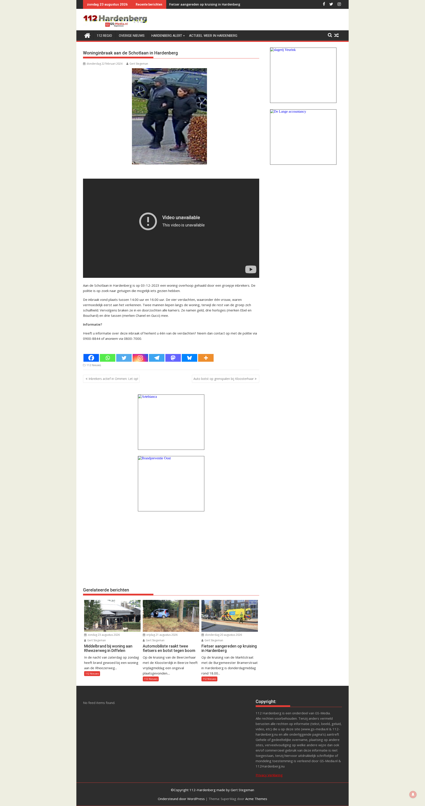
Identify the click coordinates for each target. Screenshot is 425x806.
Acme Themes (256, 798)
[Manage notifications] (413, 794)
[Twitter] (124, 358)
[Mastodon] (173, 358)
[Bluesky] (189, 358)
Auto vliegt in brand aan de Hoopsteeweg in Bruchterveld (213, 4)
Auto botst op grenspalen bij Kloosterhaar (223, 379)
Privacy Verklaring (269, 775)
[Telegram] (156, 358)
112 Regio (104, 36)
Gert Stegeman (138, 64)
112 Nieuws (94, 365)
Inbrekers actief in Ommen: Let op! (113, 379)
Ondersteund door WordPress (181, 798)
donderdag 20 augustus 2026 (223, 635)
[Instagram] (140, 358)
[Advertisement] (171, 549)
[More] (206, 358)
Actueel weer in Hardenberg (213, 36)
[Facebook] (91, 358)
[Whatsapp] (107, 358)
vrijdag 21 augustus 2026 (162, 635)
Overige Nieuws (132, 36)
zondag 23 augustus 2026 (103, 635)
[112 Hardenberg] (87, 35)
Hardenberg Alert (166, 36)
